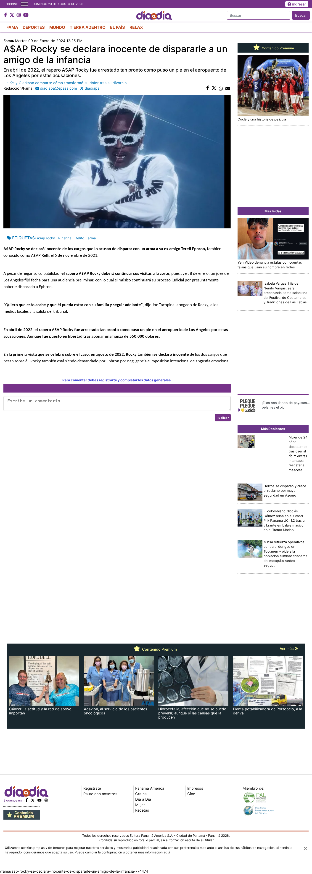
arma (92, 238)
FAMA (12, 27)
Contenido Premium (277, 48)
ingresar (299, 4)
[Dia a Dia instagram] (19, 15)
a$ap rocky (46, 238)
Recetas (142, 810)
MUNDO (57, 27)
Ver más (287, 648)
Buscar (301, 15)
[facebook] (27, 800)
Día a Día (143, 799)
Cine (191, 793)
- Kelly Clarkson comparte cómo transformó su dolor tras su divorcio (67, 82)
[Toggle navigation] (24, 4)
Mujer (140, 804)
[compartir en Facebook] (207, 88)
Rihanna (64, 238)
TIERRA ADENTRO (88, 27)
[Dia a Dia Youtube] (26, 15)
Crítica (141, 793)
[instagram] (46, 800)
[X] (32, 800)
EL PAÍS (117, 27)
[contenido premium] (21, 814)
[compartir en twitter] (214, 88)
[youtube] (39, 800)
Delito (79, 238)
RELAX (136, 27)
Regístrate (92, 788)
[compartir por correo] (227, 88)
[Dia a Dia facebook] (6, 15)
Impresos (195, 788)
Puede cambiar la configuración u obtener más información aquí (122, 852)
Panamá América (149, 788)
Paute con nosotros (100, 793)
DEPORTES (34, 27)
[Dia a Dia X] (12, 15)
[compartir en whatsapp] (221, 88)
